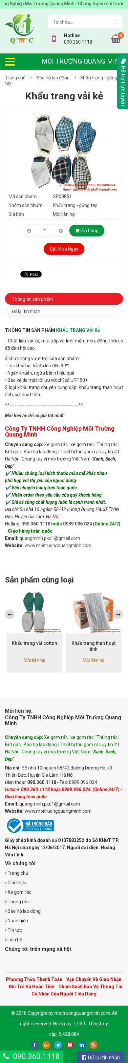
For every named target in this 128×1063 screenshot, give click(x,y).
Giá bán (16, 214)
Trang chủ (15, 77)
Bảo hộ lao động (53, 77)
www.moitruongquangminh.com (58, 545)
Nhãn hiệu (17, 920)
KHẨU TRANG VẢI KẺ (78, 330)
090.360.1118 (35, 523)
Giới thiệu (16, 882)
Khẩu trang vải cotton (34, 643)
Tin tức (14, 930)
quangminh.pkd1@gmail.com (49, 538)
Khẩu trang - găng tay (75, 205)
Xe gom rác (56, 444)
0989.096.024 (77, 523)
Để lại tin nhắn (26, 311)
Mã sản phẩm (23, 196)
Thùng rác (106, 444)
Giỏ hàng (88, 230)
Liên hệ (14, 939)
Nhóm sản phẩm (26, 205)
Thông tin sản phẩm (32, 299)
